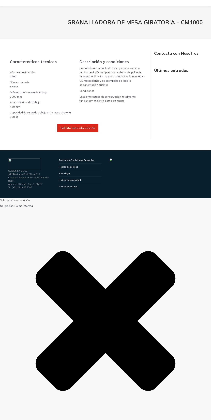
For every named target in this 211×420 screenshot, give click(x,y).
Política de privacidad (70, 180)
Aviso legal (64, 173)
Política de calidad (68, 186)
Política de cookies (68, 166)
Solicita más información (77, 128)
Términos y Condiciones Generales (76, 160)
